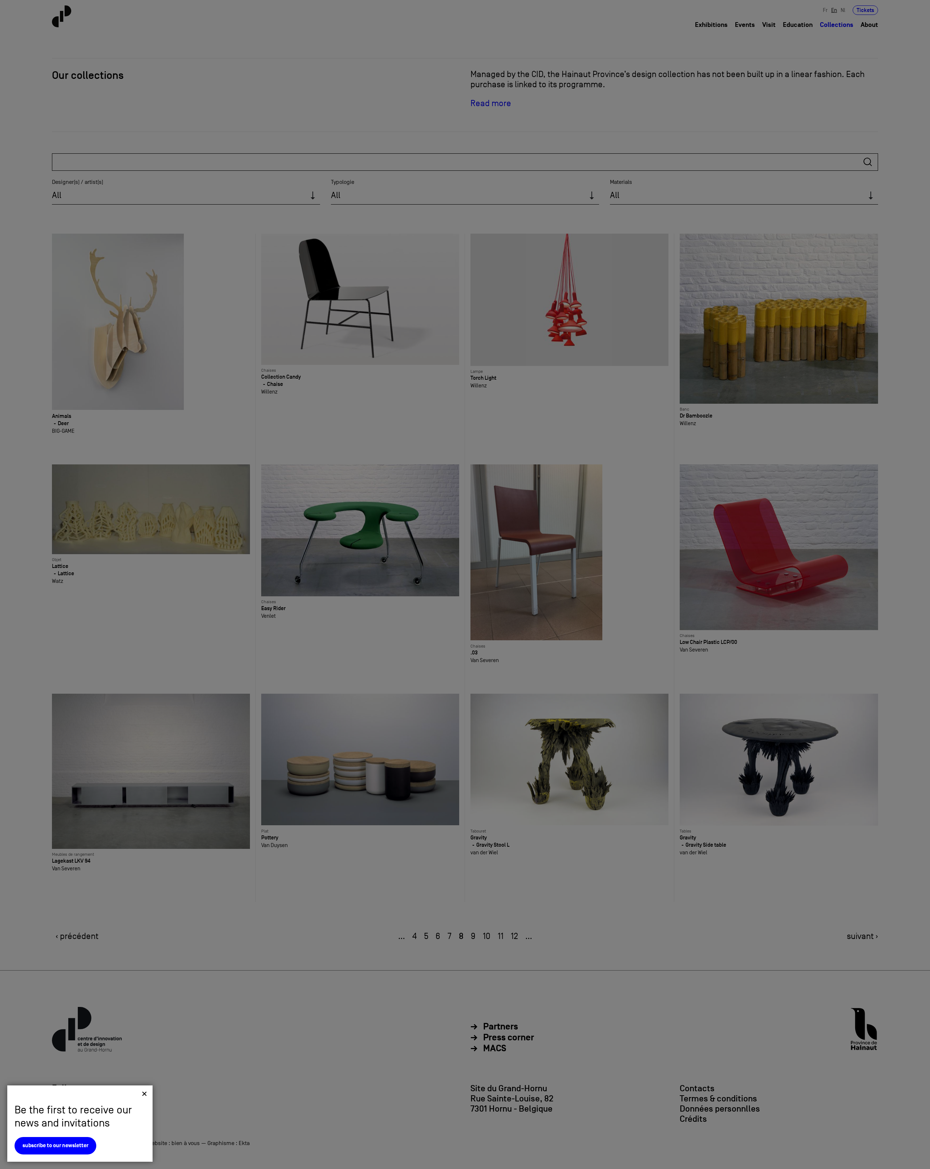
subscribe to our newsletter (55, 1145)
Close (144, 1093)
